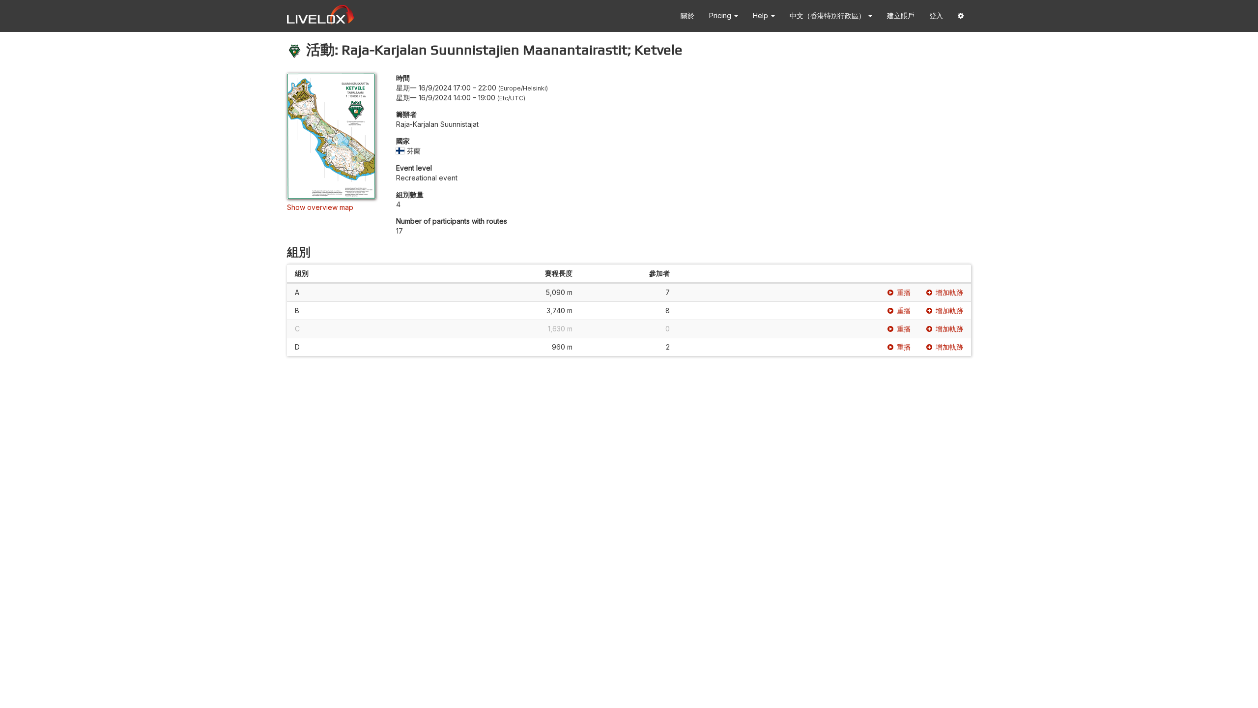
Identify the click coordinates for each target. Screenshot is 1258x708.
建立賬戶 (901, 15)
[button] (960, 16)
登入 (936, 15)
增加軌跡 (949, 292)
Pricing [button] (721, 15)
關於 (687, 15)
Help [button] (761, 15)
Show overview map (320, 207)
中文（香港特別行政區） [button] (828, 15)
